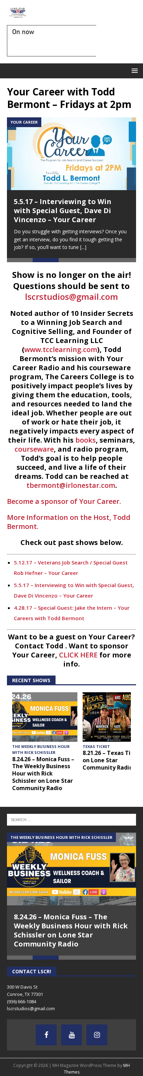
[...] (83, 247)
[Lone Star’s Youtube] (71, 1034)
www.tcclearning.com (60, 349)
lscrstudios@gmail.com (71, 296)
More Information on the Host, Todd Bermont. (69, 522)
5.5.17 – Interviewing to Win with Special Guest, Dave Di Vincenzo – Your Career (62, 210)
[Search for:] (71, 819)
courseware (34, 449)
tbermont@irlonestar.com (70, 485)
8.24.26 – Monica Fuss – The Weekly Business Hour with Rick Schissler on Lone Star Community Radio (43, 773)
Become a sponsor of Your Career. (64, 501)
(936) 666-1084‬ (21, 1001)
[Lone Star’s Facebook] (46, 1034)
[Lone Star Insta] (96, 1034)
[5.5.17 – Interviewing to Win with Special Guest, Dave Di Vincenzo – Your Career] (71, 153)
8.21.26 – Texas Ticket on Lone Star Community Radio (113, 760)
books (85, 440)
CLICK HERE (78, 655)
